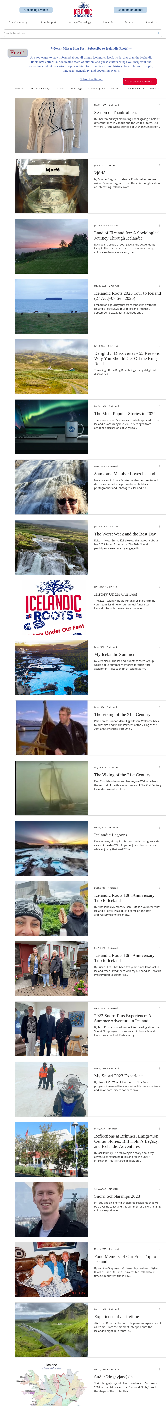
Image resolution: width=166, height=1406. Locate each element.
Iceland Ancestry (135, 88)
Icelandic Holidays (40, 88)
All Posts (19, 88)
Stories (60, 88)
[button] (79, 22)
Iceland (115, 88)
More (153, 88)
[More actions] (161, 105)
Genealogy (76, 88)
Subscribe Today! (91, 79)
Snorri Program (96, 88)
